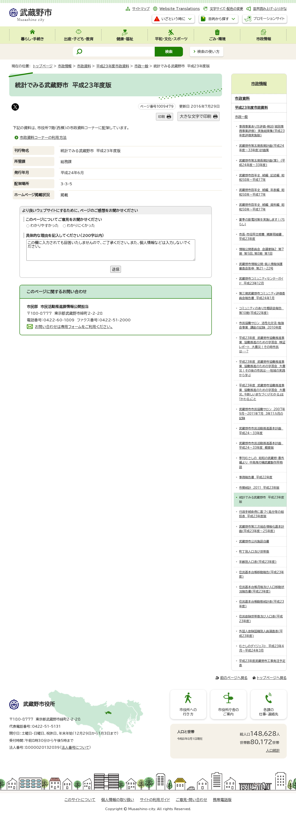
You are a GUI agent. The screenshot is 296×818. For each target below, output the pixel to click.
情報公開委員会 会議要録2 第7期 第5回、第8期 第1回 (261, 251)
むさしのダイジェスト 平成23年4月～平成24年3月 (261, 648)
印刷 (161, 116)
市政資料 (84, 66)
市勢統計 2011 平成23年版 (259, 487)
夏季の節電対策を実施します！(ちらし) (262, 222)
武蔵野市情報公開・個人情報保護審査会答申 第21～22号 (261, 266)
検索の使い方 (208, 51)
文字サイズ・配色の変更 (226, 8)
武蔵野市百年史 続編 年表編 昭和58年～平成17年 (261, 192)
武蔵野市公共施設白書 (254, 541)
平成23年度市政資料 (112, 66)
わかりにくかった (81, 225)
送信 (115, 269)
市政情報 (65, 66)
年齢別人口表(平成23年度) (258, 561)
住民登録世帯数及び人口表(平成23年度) (261, 618)
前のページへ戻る (234, 678)
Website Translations (180, 8)
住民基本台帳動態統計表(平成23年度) (261, 604)
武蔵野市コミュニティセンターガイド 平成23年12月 (261, 281)
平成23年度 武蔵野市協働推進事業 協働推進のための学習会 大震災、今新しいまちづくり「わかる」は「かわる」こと (262, 392)
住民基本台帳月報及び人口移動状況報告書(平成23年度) (261, 589)
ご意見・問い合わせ (191, 800)
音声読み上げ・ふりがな (270, 8)
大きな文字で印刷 (195, 116)
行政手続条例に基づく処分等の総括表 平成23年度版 (261, 514)
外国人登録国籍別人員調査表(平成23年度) (261, 633)
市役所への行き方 (188, 712)
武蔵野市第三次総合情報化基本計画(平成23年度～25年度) (261, 529)
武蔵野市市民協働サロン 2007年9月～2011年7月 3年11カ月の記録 (262, 414)
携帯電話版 (222, 800)
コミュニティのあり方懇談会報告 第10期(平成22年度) (261, 310)
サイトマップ (141, 8)
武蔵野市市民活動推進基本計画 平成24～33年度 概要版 (261, 445)
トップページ (42, 66)
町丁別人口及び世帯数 (254, 551)
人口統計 (273, 750)
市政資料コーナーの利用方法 (43, 137)
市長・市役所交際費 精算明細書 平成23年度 (261, 236)
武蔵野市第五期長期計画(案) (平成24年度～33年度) (262, 162)
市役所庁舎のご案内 (228, 712)
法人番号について (75, 747)
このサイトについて (80, 800)
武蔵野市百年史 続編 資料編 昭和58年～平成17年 (261, 207)
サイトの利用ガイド (155, 800)
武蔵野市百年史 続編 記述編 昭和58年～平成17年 (261, 177)
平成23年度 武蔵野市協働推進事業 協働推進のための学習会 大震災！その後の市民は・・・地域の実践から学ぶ (262, 368)
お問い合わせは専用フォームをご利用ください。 (74, 327)
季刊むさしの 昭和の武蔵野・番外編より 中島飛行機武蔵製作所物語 (261, 463)
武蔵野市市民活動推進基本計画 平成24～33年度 (261, 430)
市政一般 (141, 66)
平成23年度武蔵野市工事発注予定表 (262, 663)
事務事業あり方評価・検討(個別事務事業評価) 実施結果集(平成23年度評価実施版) (262, 131)
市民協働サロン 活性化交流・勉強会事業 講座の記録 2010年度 (261, 325)
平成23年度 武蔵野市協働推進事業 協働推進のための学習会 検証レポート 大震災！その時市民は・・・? (262, 344)
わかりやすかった (44, 225)
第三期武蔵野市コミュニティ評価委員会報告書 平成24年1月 (262, 295)
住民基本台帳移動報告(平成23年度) (261, 574)
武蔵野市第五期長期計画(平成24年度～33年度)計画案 (261, 148)
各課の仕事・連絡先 (268, 712)
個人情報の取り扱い (117, 800)
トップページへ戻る (272, 678)
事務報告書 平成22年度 (255, 477)
